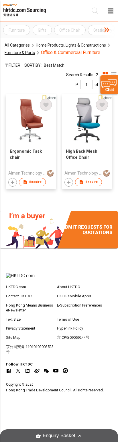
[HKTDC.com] (59, 278)
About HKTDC (68, 287)
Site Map (13, 337)
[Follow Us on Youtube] (55, 370)
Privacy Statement (20, 328)
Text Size (13, 319)
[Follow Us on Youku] (65, 370)
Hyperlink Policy (70, 328)
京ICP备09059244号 (73, 337)
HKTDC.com (16, 287)
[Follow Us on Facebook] (8, 370)
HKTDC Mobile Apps (74, 296)
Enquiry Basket (59, 435)
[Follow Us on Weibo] (37, 370)
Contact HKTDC (19, 296)
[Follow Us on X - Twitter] (18, 370)
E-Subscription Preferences (79, 305)
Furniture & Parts (20, 52)
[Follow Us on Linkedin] (27, 370)
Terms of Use (68, 319)
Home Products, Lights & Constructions (71, 45)
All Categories (17, 45)
